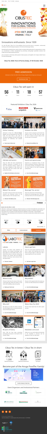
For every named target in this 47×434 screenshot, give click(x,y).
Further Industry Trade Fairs (23, 383)
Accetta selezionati (23, 230)
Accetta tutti (38, 230)
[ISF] (11, 423)
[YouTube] (6, 412)
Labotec (10, 137)
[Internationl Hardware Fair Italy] (4, 5)
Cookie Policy (4, 214)
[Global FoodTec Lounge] (23, 380)
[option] (9, 109)
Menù (44, 6)
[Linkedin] (3, 412)
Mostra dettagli (40, 226)
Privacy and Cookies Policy (7, 416)
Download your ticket (23, 79)
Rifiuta (8, 230)
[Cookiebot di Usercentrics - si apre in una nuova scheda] (38, 203)
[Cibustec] (7, 429)
